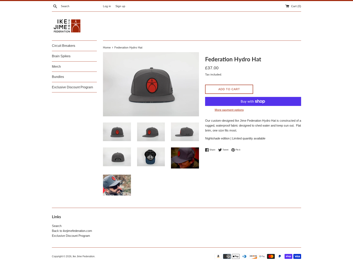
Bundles (58, 77)
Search (56, 226)
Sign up (120, 6)
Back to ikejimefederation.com (72, 230)
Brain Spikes (61, 56)
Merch (56, 66)
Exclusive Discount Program (72, 87)
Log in (107, 6)
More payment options (229, 109)
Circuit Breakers (63, 45)
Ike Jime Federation (84, 256)
